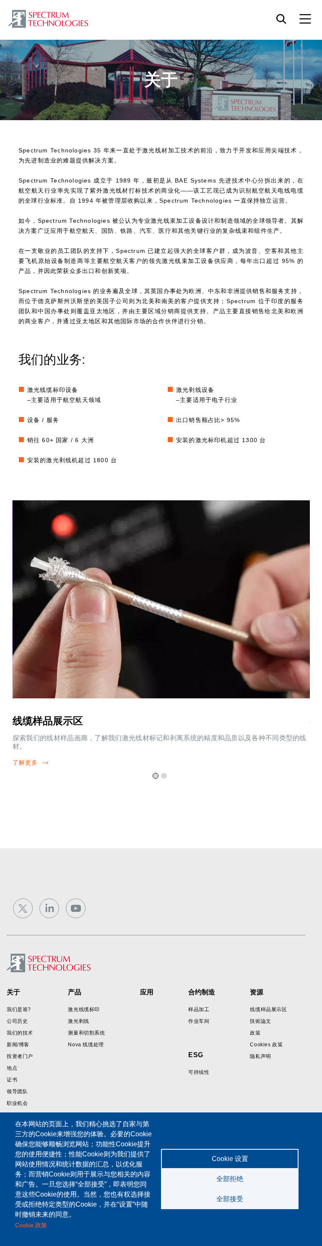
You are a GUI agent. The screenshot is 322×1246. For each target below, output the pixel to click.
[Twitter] (23, 908)
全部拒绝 (229, 1178)
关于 (13, 992)
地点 (12, 1068)
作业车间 (198, 1021)
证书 (12, 1080)
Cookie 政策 (31, 1225)
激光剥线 (78, 1021)
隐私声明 (260, 1056)
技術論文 (260, 1021)
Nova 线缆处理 (86, 1045)
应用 (146, 992)
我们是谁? (19, 1009)
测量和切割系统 (86, 1033)
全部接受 (229, 1198)
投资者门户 (20, 1056)
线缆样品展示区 (48, 720)
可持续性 (198, 1072)
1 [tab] (157, 777)
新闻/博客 (18, 1045)
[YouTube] (76, 908)
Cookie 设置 (230, 1158)
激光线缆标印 (84, 1009)
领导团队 (17, 1091)
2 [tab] (165, 777)
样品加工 (198, 1009)
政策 (255, 1033)
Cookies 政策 (266, 1045)
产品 (74, 992)
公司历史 (17, 1021)
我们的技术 (20, 1033)
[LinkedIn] (49, 908)
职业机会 (17, 1103)
